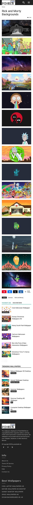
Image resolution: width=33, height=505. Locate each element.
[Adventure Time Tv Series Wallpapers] (6, 354)
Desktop (13, 373)
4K (11, 402)
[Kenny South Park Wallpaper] (6, 327)
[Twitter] (12, 447)
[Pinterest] (8, 447)
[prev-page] (3, 361)
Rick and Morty (19, 297)
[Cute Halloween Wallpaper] (6, 310)
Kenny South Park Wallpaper (21, 325)
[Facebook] (3, 447)
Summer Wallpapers (17, 389)
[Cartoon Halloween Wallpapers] (6, 336)
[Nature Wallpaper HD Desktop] (5, 373)
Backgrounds (15, 382)
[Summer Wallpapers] (5, 392)
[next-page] (6, 361)
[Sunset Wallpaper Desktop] (5, 383)
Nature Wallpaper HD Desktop (21, 371)
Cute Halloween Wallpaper (21, 308)
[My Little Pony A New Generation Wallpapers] (6, 345)
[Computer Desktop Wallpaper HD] (5, 410)
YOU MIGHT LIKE (6, 303)
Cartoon (10, 297)
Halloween (5, 312)
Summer (13, 391)
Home (3, 7)
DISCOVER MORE (17, 303)
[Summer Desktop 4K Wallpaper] (5, 401)
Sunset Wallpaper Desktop (20, 380)
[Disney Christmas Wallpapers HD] (6, 319)
